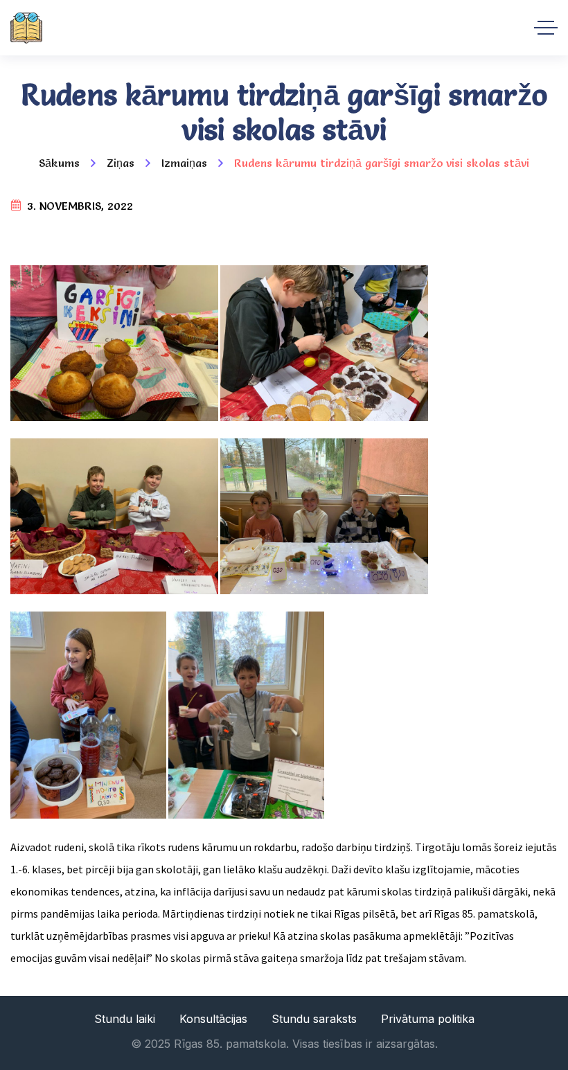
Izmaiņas (184, 163)
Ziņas (120, 163)
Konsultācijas (213, 1019)
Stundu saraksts (314, 1019)
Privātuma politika (427, 1019)
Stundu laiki (124, 1019)
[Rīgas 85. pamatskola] (26, 28)
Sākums (59, 163)
